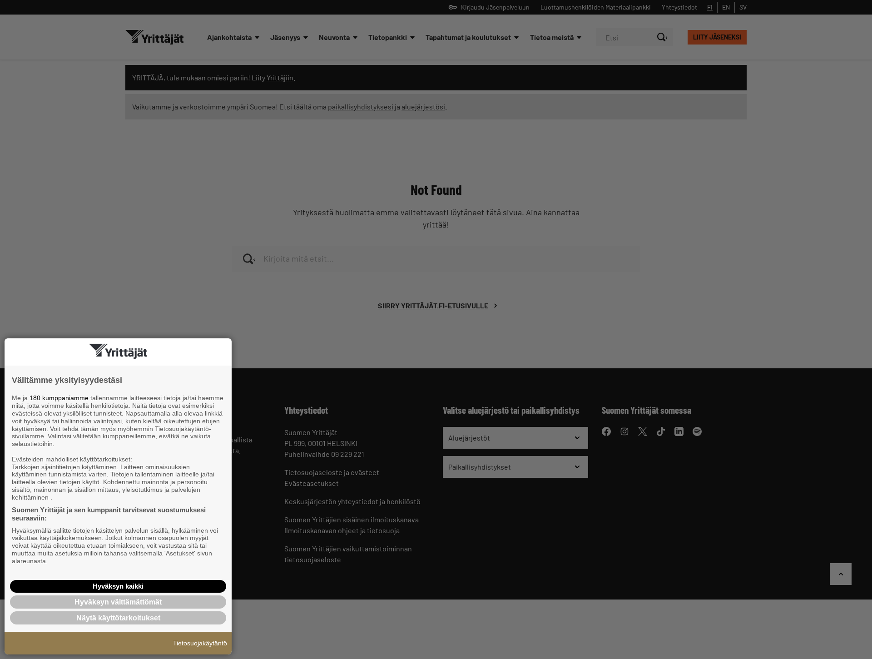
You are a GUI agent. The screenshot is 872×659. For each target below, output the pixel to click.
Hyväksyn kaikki (118, 586)
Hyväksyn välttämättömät (118, 602)
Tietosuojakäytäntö (200, 643)
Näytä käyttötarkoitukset (118, 618)
